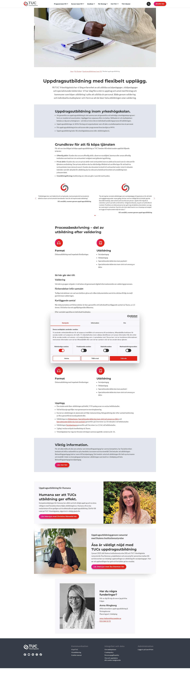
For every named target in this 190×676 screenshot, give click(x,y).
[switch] (84, 350)
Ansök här (160, 4)
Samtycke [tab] (65, 323)
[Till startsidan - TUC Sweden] (31, 4)
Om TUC (114, 4)
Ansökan (90, 4)
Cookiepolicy (108, 652)
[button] (96, 215)
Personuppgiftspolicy (111, 655)
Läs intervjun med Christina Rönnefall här (59, 516)
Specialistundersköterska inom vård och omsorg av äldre (98, 419)
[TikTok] (41, 654)
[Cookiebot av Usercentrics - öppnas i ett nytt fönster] (128, 316)
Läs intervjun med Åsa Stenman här (109, 567)
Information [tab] (95, 323)
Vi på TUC (74, 649)
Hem (71, 71)
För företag (102, 4)
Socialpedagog (71, 425)
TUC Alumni (126, 4)
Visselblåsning (76, 652)
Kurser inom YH (76, 4)
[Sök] (149, 4)
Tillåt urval (95, 358)
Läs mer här (62, 465)
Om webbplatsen (110, 649)
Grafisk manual (76, 655)
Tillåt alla (123, 358)
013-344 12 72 (105, 621)
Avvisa (66, 358)
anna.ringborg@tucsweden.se (110, 618)
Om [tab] (124, 323)
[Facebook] (25, 654)
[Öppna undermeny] (67, 3)
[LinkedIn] (33, 654)
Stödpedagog (73, 419)
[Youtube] (29, 654)
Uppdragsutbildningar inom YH (92, 71)
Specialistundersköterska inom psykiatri (71, 422)
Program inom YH (60, 4)
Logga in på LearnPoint (145, 649)
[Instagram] (37, 654)
